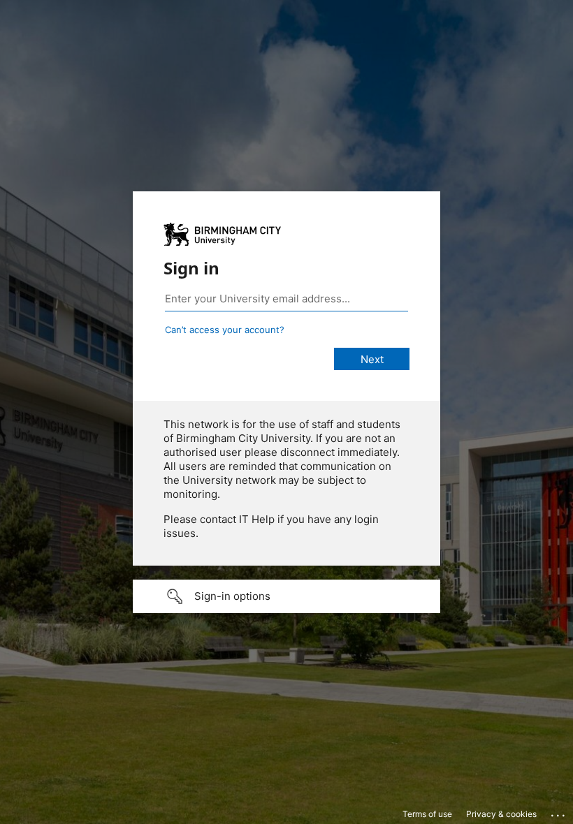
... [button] (559, 812)
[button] (286, 596)
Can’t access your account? (224, 329)
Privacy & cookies (501, 814)
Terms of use (427, 814)
